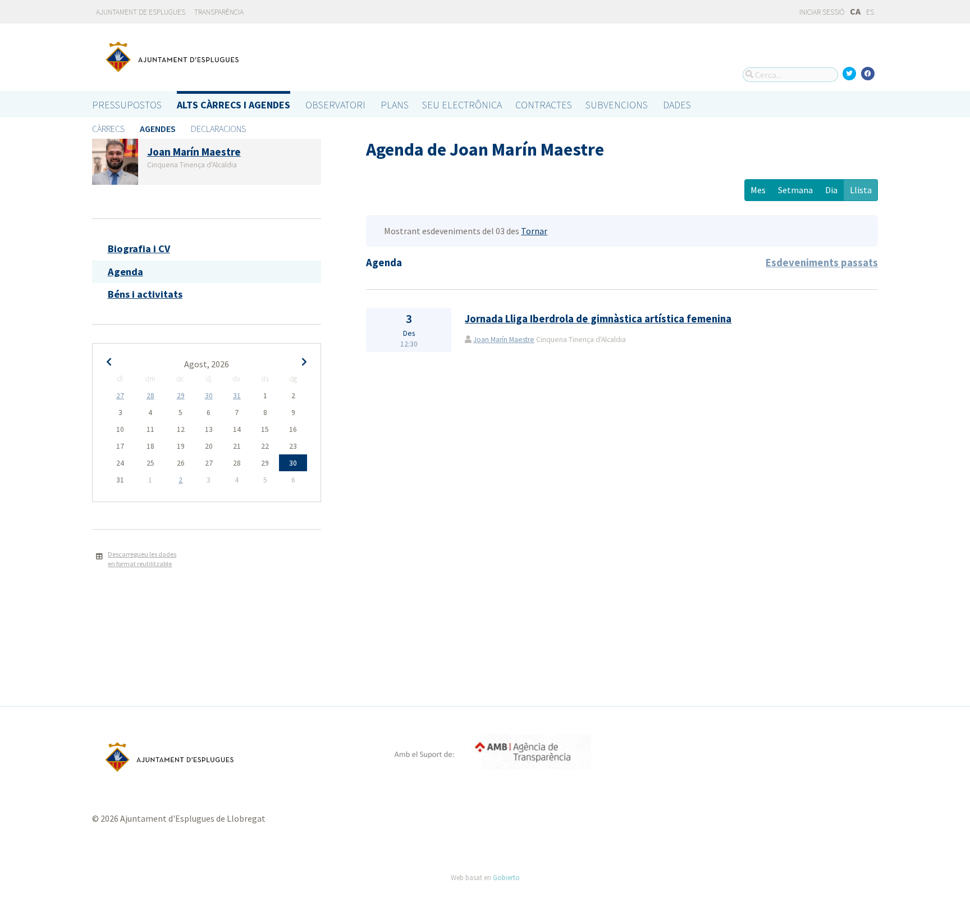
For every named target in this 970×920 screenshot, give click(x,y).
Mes (758, 189)
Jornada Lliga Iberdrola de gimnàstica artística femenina (598, 318)
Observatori (335, 104)
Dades (677, 104)
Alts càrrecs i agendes (233, 104)
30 (209, 395)
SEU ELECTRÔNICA (462, 104)
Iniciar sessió (821, 12)
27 (120, 395)
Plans (395, 104)
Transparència (219, 12)
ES (870, 12)
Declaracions (218, 128)
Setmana (795, 189)
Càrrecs (108, 128)
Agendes (158, 128)
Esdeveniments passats (822, 262)
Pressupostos (127, 104)
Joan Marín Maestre (503, 339)
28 (150, 395)
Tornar (534, 230)
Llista (861, 189)
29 (181, 395)
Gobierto (506, 877)
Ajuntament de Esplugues (140, 12)
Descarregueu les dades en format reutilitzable (142, 559)
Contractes (543, 104)
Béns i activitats (145, 294)
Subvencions (616, 104)
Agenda (125, 271)
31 (237, 395)
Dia (831, 189)
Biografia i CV (139, 248)
